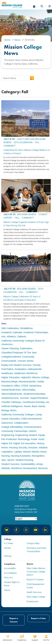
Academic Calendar (11, 332)
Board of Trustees (35, 579)
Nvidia (40, 381)
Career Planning (10, 348)
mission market (31, 451)
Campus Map (33, 543)
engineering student (26, 435)
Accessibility (10, 568)
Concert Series (25, 361)
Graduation (20, 369)
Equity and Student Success (16, 365)
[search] (32, 78)
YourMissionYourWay (33, 402)
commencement (32, 427)
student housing (24, 460)
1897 (35, 512)
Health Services (34, 592)
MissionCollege (9, 381)
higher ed (6, 443)
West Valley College (36, 596)
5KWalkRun (26, 328)
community (9, 145)
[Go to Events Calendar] (35, 6)
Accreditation (10, 572)
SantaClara (35, 385)
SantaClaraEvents (11, 389)
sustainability (28, 464)
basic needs (38, 406)
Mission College (40, 377)
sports (10, 460)
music (43, 451)
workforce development (24, 468)
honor (4, 447)
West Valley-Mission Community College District (36, 571)
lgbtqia (18, 451)
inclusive (32, 447)
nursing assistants (21, 455)
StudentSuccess (10, 398)
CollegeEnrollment (11, 356)
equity (41, 435)
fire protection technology (15, 439)
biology (5, 410)
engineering (7, 435)
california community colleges (17, 414)
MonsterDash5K (27, 381)
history (40, 443)
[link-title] (26, 118)
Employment (32, 601)
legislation (7, 451)
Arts (3, 336)
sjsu (3, 460)
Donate (7, 548)
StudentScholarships (34, 394)
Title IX (7, 590)
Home (7, 39)
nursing (5, 455)
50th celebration (23, 142)
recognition (38, 455)
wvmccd (42, 468)
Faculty (36, 365)
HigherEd (26, 377)
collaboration (21, 422)
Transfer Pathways (11, 402)
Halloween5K (35, 369)
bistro (13, 410)
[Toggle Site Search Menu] (43, 6)
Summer (24, 398)
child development (31, 418)
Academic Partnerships (35, 332)
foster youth (37, 439)
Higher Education (10, 377)
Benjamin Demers (26, 214)
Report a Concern (13, 620)
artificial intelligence (12, 406)
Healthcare (7, 373)
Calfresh (21, 336)
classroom (7, 422)
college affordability (11, 427)
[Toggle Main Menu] (50, 6)
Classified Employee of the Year (18, 352)
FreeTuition (7, 369)
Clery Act (8, 577)
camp (38, 414)
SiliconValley (28, 389)
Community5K (8, 361)
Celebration (26, 348)
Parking (7, 556)
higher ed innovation (24, 443)
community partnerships (14, 431)
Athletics (11, 336)
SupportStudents (39, 398)
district (32, 431)
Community (28, 356)
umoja (39, 464)
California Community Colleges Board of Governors (23, 342)
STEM (24, 385)
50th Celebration (10, 328)
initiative (43, 447)
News (18, 39)
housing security (18, 447)
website (5, 468)
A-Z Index (8, 543)
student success (10, 464)
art (47, 402)
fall (37, 142)
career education (10, 418)
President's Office (10, 385)
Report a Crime (38, 618)
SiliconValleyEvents (11, 394)
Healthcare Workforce (25, 373)
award (27, 406)
